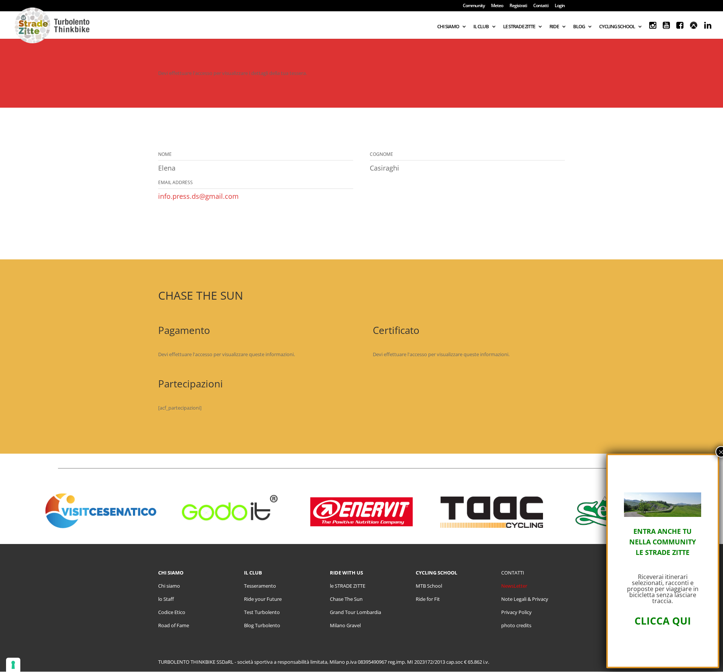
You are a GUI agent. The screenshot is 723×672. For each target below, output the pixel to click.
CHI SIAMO (448, 27)
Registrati (518, 6)
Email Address (175, 182)
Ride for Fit (428, 599)
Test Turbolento (262, 612)
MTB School (429, 585)
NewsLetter (514, 585)
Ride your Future (263, 599)
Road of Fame (173, 625)
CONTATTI (512, 572)
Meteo (497, 6)
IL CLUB (481, 27)
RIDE (554, 27)
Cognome (381, 154)
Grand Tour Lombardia (355, 612)
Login (560, 6)
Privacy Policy (516, 612)
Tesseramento (260, 585)
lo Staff (166, 599)
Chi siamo (169, 585)
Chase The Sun (346, 599)
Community (474, 6)
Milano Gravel (345, 625)
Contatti (540, 6)
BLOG (579, 27)
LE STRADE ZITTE (519, 27)
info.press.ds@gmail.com (198, 196)
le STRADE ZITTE (347, 585)
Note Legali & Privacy (524, 599)
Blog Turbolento (262, 625)
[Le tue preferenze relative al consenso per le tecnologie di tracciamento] (13, 665)
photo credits (516, 625)
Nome (165, 154)
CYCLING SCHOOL (617, 27)
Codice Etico (171, 612)
